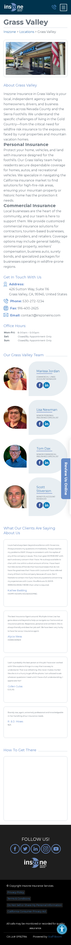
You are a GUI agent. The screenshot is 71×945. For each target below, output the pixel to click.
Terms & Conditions (18, 898)
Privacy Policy (15, 892)
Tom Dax (43, 448)
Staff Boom (55, 936)
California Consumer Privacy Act (26, 911)
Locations (26, 32)
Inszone (10, 32)
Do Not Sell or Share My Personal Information (34, 905)
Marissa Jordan (48, 371)
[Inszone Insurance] (14, 7)
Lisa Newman (46, 410)
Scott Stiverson (43, 489)
